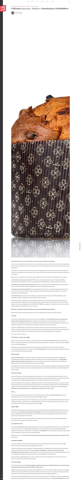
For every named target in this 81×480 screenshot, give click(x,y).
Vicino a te (42, 1)
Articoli (32, 1)
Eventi (47, 1)
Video (37, 1)
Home (28, 1)
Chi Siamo (52, 1)
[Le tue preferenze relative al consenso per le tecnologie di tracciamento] (80, 246)
